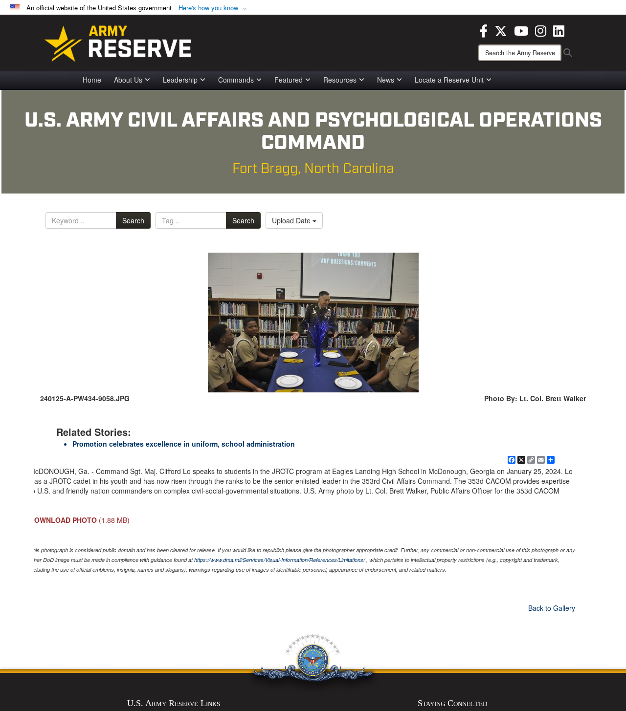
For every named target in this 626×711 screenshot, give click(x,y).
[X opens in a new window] (500, 30)
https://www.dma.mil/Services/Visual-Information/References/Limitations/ (279, 559)
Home (92, 80)
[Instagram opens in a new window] (540, 30)
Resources (340, 80)
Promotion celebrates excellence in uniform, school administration (183, 444)
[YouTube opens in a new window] (521, 30)
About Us (128, 80)
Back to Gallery (551, 608)
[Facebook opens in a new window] (484, 30)
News (385, 80)
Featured (288, 80)
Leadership (180, 80)
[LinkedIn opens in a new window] (558, 30)
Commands (236, 80)
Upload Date (292, 220)
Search (133, 220)
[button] (214, 8)
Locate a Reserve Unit (449, 80)
